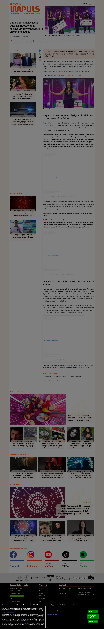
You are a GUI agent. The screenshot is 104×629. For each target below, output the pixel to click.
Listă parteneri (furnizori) (52, 614)
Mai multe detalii (10, 612)
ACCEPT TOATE (93, 611)
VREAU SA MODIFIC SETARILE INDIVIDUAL (92, 616)
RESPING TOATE (93, 621)
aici (23, 620)
